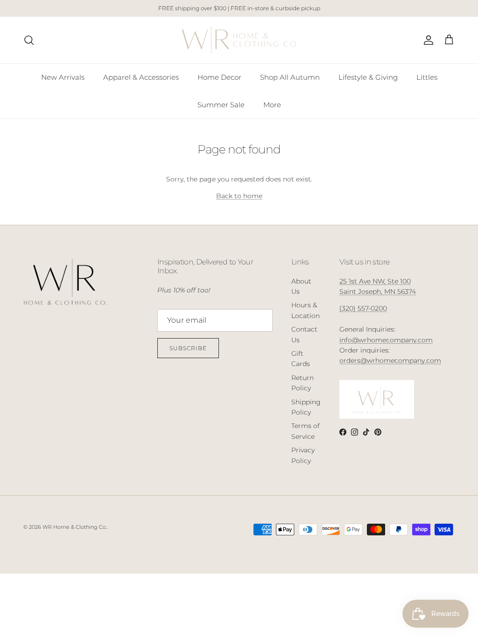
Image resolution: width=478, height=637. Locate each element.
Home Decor (219, 77)
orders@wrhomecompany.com (390, 360)
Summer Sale (221, 104)
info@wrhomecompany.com (386, 340)
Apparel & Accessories (141, 77)
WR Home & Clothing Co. (74, 527)
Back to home (239, 196)
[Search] (29, 40)
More (272, 104)
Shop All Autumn (290, 77)
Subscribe (188, 348)
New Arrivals (62, 77)
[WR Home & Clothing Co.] (239, 40)
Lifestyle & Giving (368, 77)
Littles (426, 77)
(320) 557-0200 (363, 308)
